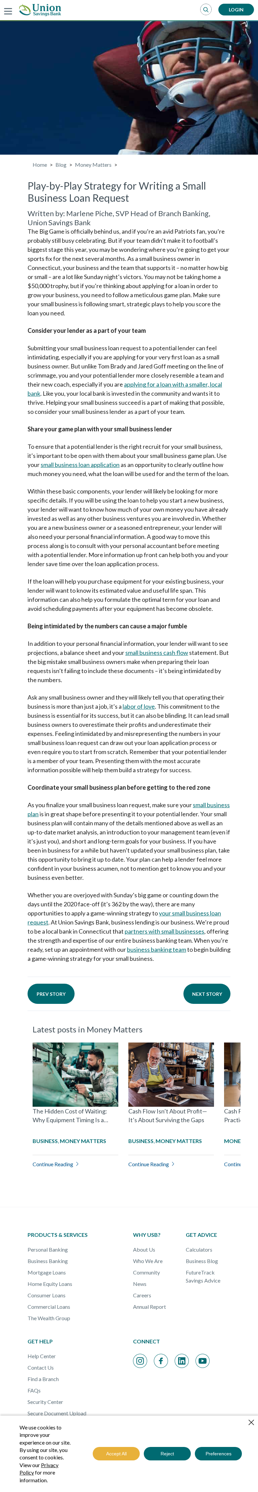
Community (146, 1272)
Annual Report (149, 1306)
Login (236, 9)
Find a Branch (43, 1379)
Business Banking (48, 1261)
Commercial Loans (49, 1306)
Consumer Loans (47, 1295)
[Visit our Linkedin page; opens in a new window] (182, 1361)
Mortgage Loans (47, 1272)
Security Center (45, 1402)
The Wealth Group (49, 1318)
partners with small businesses (164, 931)
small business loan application (80, 464)
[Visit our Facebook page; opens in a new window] (161, 1361)
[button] (206, 9)
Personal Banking (48, 1249)
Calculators (199, 1249)
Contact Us (41, 1367)
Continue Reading (53, 1164)
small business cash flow (156, 652)
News (139, 1284)
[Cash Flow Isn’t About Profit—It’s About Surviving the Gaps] (171, 1075)
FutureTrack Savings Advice (203, 1276)
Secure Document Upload (57, 1413)
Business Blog (202, 1261)
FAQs (34, 1390)
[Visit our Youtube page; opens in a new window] (203, 1361)
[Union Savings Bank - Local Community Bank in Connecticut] (40, 10)
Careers (142, 1295)
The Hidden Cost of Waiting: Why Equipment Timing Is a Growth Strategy (70, 1119)
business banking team (156, 949)
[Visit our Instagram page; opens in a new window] (140, 1361)
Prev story (51, 994)
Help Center (42, 1356)
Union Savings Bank (59, 222)
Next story (207, 994)
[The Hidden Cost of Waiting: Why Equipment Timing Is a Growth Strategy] (75, 1075)
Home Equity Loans (50, 1284)
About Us (144, 1249)
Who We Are (148, 1261)
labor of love (139, 706)
